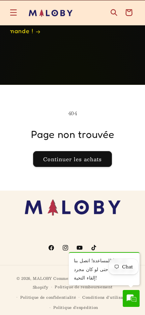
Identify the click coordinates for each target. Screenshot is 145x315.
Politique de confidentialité (48, 297)
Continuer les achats (72, 159)
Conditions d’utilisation (106, 297)
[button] (13, 12)
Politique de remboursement (83, 287)
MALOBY (42, 278)
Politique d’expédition (75, 307)
